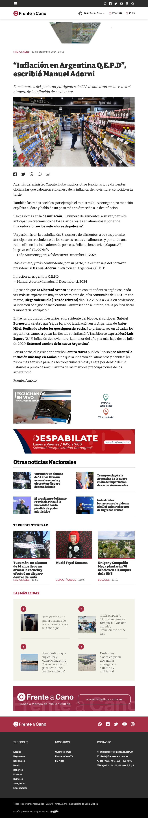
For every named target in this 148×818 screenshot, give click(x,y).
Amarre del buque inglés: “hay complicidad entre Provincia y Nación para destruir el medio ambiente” (54, 662)
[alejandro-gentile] (84, 505)
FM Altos (59, 761)
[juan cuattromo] (22, 505)
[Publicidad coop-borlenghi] (74, 34)
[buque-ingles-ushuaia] (29, 662)
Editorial (17, 774)
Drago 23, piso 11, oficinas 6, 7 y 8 (116, 765)
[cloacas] (87, 662)
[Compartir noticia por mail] (47, 174)
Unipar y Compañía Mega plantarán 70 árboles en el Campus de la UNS (114, 568)
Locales (104, 579)
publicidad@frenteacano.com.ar (116, 752)
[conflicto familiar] (29, 622)
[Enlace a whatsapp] (105, 3)
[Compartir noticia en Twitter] (23, 174)
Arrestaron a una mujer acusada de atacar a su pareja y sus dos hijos (55, 622)
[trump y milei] (84, 480)
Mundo (16, 765)
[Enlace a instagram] (127, 3)
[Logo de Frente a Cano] (29, 13)
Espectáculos (66, 579)
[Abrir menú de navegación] (15, 3)
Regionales (19, 756)
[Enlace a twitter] (115, 4)
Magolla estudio (42, 811)
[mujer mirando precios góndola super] (74, 132)
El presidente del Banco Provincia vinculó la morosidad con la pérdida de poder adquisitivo (50, 505)
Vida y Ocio (19, 783)
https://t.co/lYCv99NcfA (31, 250)
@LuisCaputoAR (109, 245)
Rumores (18, 779)
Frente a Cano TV (64, 756)
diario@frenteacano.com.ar (114, 756)
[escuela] (22, 480)
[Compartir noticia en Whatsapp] (32, 174)
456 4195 (115, 761)
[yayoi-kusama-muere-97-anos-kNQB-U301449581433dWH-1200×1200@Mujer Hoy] (74, 544)
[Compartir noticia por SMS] (40, 174)
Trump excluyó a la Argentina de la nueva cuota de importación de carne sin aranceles (112, 480)
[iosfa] (87, 624)
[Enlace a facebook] (110, 3)
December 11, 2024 (83, 255)
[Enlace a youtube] (121, 4)
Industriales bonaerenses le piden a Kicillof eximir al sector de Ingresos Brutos (113, 505)
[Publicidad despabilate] (74, 441)
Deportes (18, 770)
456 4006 (127, 761)
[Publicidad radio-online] (42, 406)
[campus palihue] (116, 544)
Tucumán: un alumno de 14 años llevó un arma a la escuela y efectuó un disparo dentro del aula (48, 480)
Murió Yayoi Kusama (72, 563)
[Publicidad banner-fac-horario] (74, 698)
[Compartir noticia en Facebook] (15, 174)
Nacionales (21, 51)
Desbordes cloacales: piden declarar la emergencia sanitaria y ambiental (110, 662)
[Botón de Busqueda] (133, 3)
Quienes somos (63, 752)
